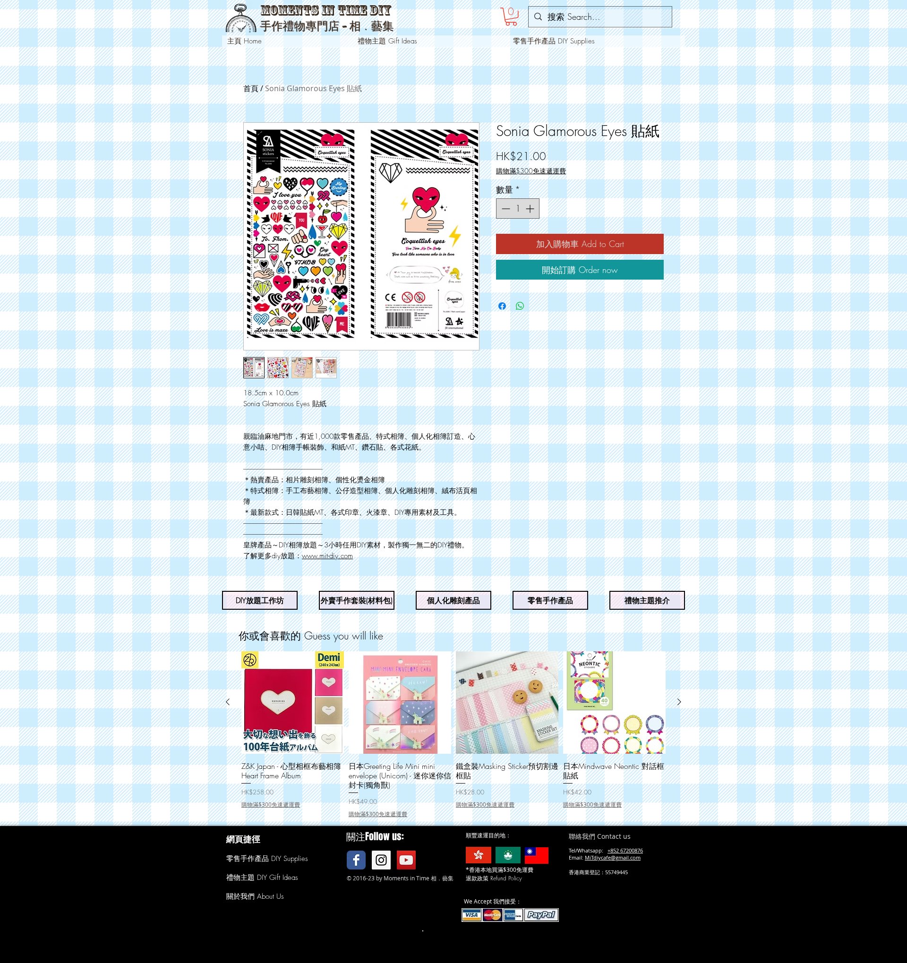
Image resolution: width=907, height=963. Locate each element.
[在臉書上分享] (502, 306)
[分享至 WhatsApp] (520, 306)
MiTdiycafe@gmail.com (613, 857)
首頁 (250, 88)
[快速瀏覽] (292, 702)
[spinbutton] (517, 208)
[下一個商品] (679, 701)
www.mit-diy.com (327, 556)
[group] (453, 734)
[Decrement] (504, 208)
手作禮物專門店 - (305, 26)
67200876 (631, 850)
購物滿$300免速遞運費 (531, 171)
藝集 (382, 26)
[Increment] (530, 208)
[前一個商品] (227, 701)
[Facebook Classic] (356, 860)
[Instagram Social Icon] (381, 860)
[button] (511, 17)
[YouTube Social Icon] (406, 860)
